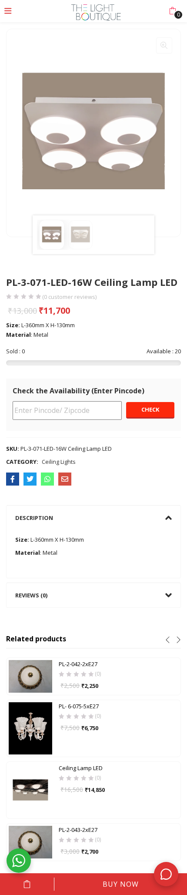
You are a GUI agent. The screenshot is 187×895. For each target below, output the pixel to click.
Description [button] (34, 518)
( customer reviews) (69, 297)
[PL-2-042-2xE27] (30, 676)
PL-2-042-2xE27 (78, 664)
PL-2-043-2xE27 (78, 830)
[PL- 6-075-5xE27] (30, 727)
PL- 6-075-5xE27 (79, 706)
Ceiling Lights (59, 462)
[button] (172, 11)
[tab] (93, 517)
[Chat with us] (166, 874)
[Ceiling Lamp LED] (30, 789)
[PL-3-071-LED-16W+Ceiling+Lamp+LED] (30, 479)
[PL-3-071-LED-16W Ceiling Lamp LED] (12, 479)
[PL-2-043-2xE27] (30, 841)
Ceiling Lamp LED (81, 768)
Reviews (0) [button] (31, 595)
